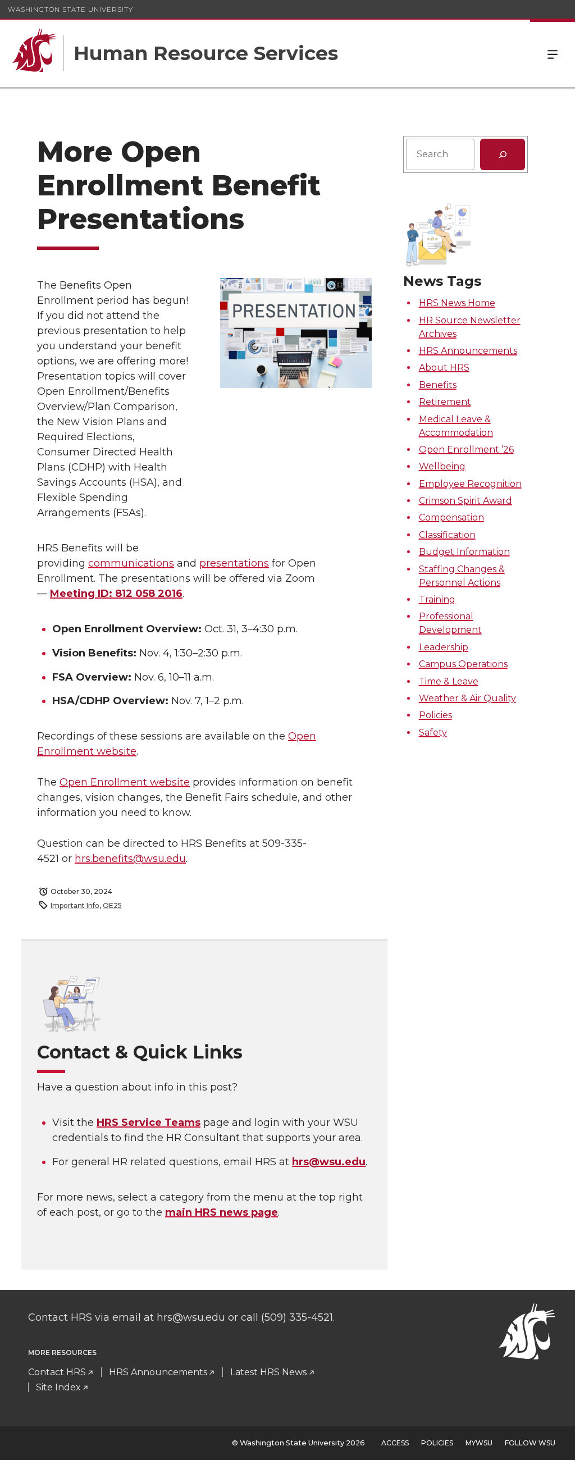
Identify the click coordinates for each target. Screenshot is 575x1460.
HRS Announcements (468, 350)
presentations (234, 563)
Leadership (443, 647)
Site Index (58, 1387)
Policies (435, 715)
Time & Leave (448, 681)
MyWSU (479, 1443)
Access (395, 1443)
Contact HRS (57, 1372)
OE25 (112, 905)
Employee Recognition (470, 483)
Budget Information (464, 551)
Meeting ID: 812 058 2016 (116, 593)
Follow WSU (530, 1443)
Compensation (451, 517)
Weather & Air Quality (467, 698)
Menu (552, 53)
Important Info (75, 905)
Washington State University (70, 9)
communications (131, 563)
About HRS (444, 367)
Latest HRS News (268, 1372)
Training (437, 599)
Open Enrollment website (125, 782)
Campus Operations (463, 664)
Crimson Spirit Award (465, 500)
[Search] (502, 154)
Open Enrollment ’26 (466, 449)
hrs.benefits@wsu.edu (130, 858)
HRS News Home (457, 303)
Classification (447, 535)
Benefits (438, 385)
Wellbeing (442, 466)
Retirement (445, 401)
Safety (433, 732)
